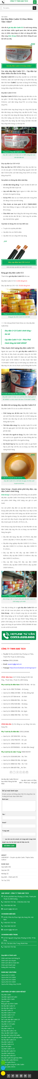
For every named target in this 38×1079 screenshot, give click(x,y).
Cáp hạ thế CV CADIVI (8, 975)
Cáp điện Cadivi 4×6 (7, 1044)
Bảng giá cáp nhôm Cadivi (9, 1004)
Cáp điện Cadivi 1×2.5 (7, 1015)
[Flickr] (29, 1076)
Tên (3, 814)
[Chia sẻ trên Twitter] (17, 772)
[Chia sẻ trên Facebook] (14, 772)
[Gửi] (34, 8)
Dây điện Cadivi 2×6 (7, 1028)
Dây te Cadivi (5, 1001)
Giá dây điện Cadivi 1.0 (8, 1006)
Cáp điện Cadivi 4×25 (8, 1049)
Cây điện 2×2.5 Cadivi (8, 1024)
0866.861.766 (15, 700)
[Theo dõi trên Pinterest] (17, 1076)
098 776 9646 (16, 689)
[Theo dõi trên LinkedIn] (21, 1076)
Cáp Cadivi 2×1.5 (6, 1026)
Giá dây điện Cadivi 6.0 (8, 1055)
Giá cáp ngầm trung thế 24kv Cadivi (12, 1064)
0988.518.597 (25, 752)
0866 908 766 (15, 715)
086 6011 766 (15, 768)
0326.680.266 (15, 707)
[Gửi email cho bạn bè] (20, 772)
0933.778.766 (24, 685)
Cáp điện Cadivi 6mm (8, 1053)
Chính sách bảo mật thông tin (10, 958)
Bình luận (5, 799)
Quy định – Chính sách (8, 877)
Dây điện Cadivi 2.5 (7, 1017)
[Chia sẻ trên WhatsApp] (11, 772)
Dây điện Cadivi (6, 995)
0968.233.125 (15, 744)
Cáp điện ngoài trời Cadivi (9, 997)
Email (4, 822)
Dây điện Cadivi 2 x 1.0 (8, 1022)
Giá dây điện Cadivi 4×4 (8, 1040)
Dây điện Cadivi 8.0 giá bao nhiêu (11, 1058)
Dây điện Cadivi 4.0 (7, 1042)
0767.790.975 (15, 740)
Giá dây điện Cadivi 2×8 (8, 1031)
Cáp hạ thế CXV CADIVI (8, 980)
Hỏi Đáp (3, 874)
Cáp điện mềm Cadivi (8, 999)
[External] (3, 1063)
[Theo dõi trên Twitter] (12, 1076)
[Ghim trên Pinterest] (23, 772)
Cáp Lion (4, 870)
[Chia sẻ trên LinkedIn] (27, 772)
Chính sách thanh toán (8, 965)
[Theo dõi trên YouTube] (25, 1076)
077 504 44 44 (15, 697)
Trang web (5, 831)
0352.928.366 (15, 704)
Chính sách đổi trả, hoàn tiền (10, 963)
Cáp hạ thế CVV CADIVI (8, 977)
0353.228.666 (26, 624)
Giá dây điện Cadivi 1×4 (8, 1008)
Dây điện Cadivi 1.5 (7, 1010)
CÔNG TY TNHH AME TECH (19, 1)
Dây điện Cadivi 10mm (8, 1062)
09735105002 (15, 747)
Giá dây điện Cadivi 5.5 (8, 1051)
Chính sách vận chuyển (8, 961)
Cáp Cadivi (4, 17)
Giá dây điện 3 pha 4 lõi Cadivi (10, 1035)
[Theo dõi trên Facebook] (8, 1076)
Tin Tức (3, 880)
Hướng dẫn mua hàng (8, 967)
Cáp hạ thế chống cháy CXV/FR (11, 984)
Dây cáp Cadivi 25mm (8, 1067)
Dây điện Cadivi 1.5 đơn (8, 1013)
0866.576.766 (15, 711)
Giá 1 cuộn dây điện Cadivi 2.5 (10, 1019)
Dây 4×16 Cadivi (6, 1046)
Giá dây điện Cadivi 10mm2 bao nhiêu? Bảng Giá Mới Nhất (9, 781)
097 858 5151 (15, 736)
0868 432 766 (15, 764)
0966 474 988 (15, 693)
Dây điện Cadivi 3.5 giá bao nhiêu (11, 1037)
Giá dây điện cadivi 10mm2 (9, 1060)
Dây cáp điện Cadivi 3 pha (9, 1033)
